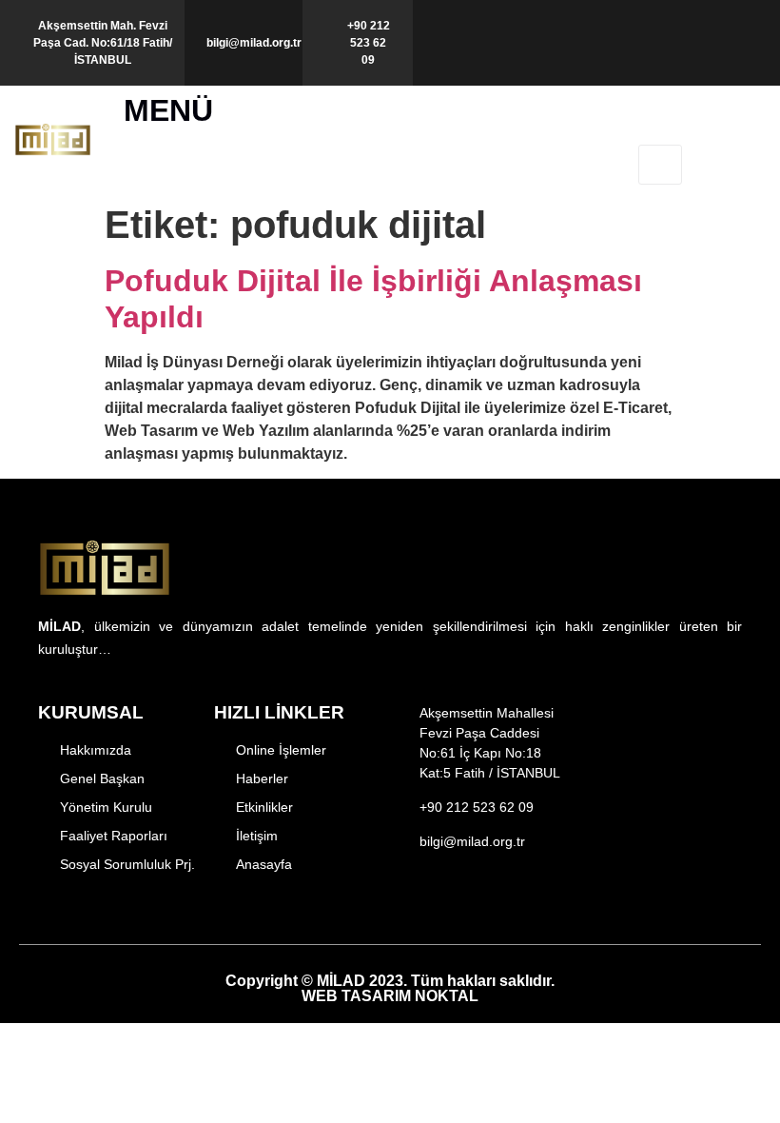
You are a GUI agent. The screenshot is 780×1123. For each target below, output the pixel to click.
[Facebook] (404, 903)
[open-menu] (660, 165)
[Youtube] (502, 903)
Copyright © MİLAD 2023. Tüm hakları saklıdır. (390, 988)
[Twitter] (469, 903)
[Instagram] (436, 903)
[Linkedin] (535, 903)
